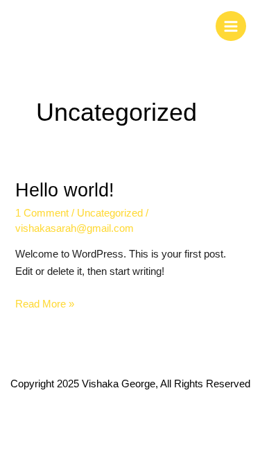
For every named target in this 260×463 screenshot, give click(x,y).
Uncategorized (110, 213)
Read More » (44, 303)
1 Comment (42, 213)
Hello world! (64, 190)
